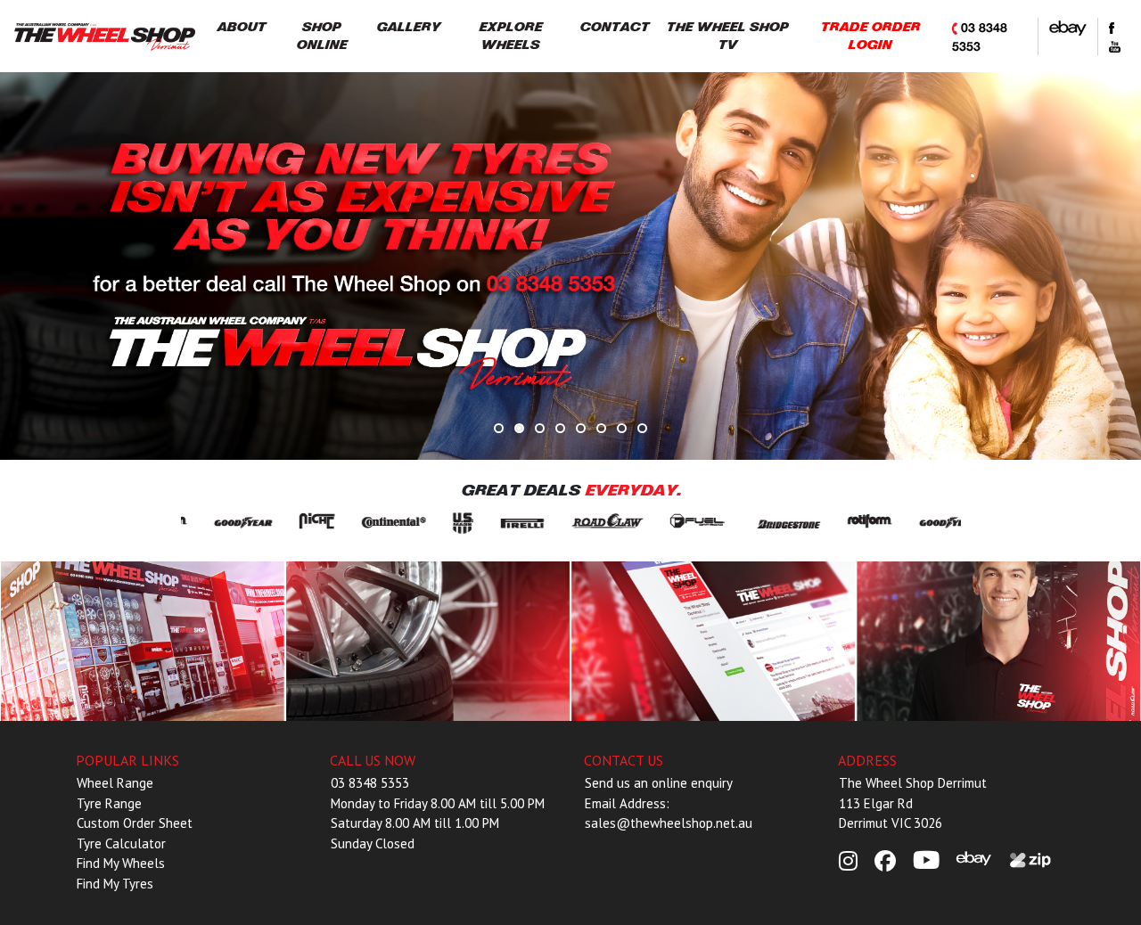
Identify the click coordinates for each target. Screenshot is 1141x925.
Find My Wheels (121, 863)
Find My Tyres (115, 883)
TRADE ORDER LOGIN (870, 36)
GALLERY (408, 27)
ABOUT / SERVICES (143, 641)
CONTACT (614, 27)
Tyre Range (109, 803)
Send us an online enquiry (659, 782)
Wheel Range (115, 782)
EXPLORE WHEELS (510, 36)
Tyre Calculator (121, 843)
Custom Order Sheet (135, 822)
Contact (999, 641)
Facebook (713, 641)
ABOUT (241, 27)
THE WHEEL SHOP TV (727, 36)
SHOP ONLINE (321, 36)
